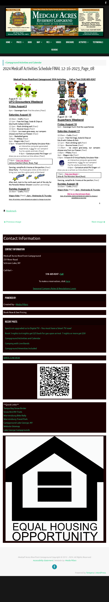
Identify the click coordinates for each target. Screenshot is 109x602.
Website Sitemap (12, 426)
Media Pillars (22, 304)
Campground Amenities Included (21, 348)
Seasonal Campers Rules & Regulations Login (54, 288)
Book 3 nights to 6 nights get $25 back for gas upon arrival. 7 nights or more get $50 (45, 333)
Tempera (90, 573)
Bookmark (11, 211)
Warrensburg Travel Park (16, 419)
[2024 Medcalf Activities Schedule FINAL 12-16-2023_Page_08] (54, 140)
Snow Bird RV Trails (13, 412)
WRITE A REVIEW (12, 358)
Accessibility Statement (43, 560)
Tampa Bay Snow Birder (15, 408)
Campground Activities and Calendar (23, 62)
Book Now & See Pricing (15, 312)
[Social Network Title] (106, 3)
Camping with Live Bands (17, 343)
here (68, 281)
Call (61, 274)
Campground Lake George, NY (18, 423)
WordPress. (101, 573)
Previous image (13, 222)
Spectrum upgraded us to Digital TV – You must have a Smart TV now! (38, 328)
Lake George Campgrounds (17, 430)
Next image (97, 222)
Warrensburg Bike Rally (15, 415)
